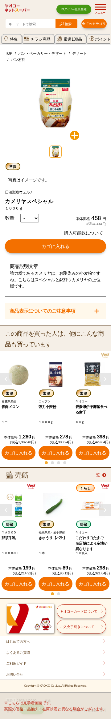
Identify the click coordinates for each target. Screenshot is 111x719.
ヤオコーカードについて (78, 611)
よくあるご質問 (18, 652)
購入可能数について (83, 232)
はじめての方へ (18, 641)
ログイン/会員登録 (74, 9)
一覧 (96, 475)
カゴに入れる (55, 246)
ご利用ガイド (16, 663)
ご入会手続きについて (77, 627)
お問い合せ (14, 674)
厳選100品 (73, 39)
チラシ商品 (41, 39)
